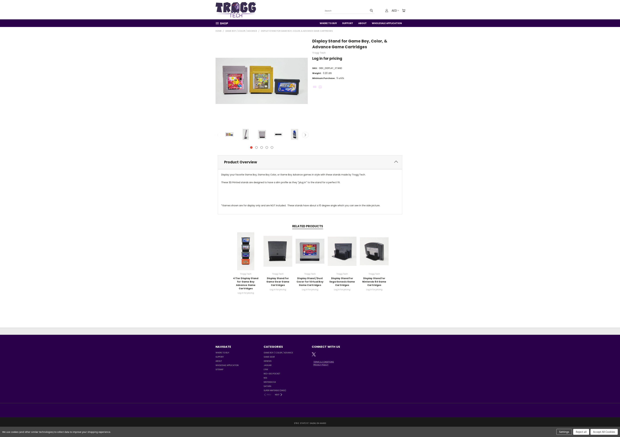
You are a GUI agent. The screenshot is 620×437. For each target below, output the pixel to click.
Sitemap (219, 369)
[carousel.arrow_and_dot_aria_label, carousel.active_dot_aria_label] (251, 147)
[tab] (310, 162)
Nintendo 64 (270, 382)
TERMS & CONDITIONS (323, 361)
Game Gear (269, 356)
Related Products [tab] (307, 226)
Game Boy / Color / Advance (278, 352)
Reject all (581, 432)
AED (394, 11)
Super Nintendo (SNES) (275, 390)
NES (265, 377)
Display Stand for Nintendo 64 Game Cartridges (374, 282)
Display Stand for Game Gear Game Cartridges (277, 282)
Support (347, 23)
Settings (564, 432)
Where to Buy (328, 23)
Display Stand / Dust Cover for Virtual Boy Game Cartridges (310, 282)
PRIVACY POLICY (320, 364)
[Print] (320, 86)
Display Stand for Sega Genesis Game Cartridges (342, 282)
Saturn (267, 386)
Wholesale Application (387, 23)
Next (305, 135)
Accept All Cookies (604, 432)
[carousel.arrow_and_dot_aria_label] (256, 147)
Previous (218, 135)
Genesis (268, 361)
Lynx (266, 369)
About (362, 23)
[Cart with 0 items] (403, 10)
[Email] (314, 86)
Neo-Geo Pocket (272, 373)
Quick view (246, 250)
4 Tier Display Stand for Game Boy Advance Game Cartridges (245, 283)
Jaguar (268, 365)
